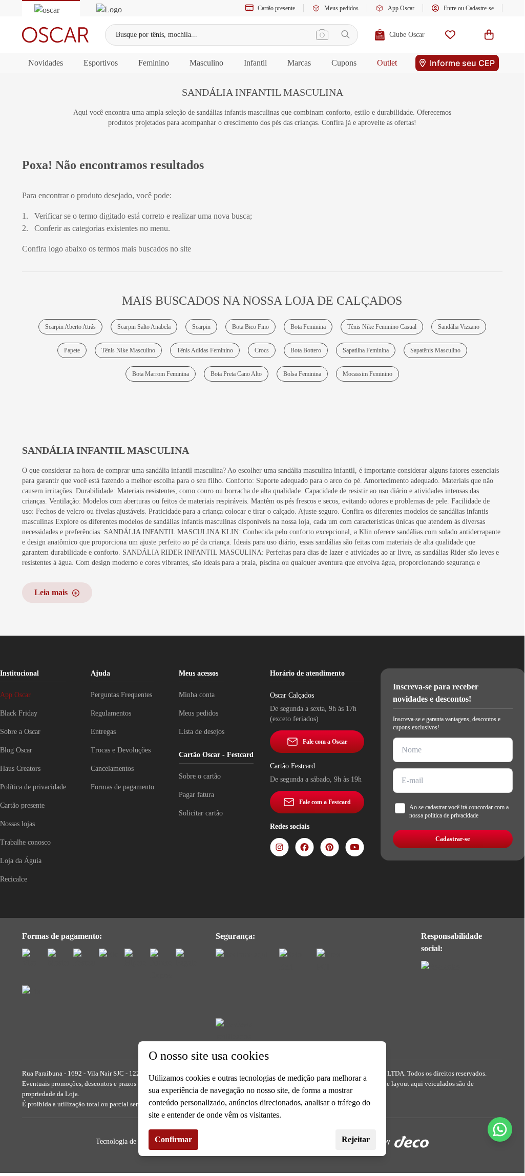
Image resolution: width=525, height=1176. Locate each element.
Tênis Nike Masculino (128, 350)
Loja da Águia (20, 861)
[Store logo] (55, 35)
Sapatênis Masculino (435, 350)
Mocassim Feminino (367, 373)
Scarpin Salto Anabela (144, 326)
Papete (72, 350)
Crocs (262, 350)
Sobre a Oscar (20, 732)
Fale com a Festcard (325, 802)
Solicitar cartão (201, 813)
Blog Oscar (16, 750)
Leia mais (51, 592)
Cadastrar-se (452, 839)
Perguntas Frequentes (121, 695)
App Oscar (401, 8)
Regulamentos (111, 713)
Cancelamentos (112, 768)
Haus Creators (20, 768)
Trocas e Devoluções (121, 750)
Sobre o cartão (200, 776)
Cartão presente (276, 8)
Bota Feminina (308, 326)
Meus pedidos (341, 8)
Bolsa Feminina (302, 373)
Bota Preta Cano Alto (236, 373)
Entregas (103, 732)
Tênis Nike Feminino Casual (381, 326)
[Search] (345, 34)
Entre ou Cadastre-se (469, 8)
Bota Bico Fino (250, 326)
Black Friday (18, 713)
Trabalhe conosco (25, 842)
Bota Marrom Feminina (160, 373)
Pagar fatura (196, 795)
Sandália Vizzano (458, 326)
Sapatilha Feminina (366, 350)
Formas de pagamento (122, 787)
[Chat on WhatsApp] (500, 1129)
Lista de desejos (201, 732)
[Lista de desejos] (450, 35)
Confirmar (173, 1139)
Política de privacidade (33, 787)
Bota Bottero (305, 350)
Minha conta (197, 695)
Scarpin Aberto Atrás (70, 326)
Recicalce (13, 879)
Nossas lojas (17, 824)
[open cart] (489, 35)
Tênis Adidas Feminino (205, 350)
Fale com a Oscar (325, 741)
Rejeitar (356, 1139)
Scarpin (201, 326)
